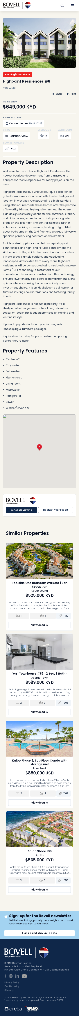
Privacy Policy (11, 982)
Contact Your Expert (55, 510)
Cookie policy (11, 986)
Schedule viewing (21, 510)
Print (73, 93)
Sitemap (9, 990)
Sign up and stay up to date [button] (39, 933)
